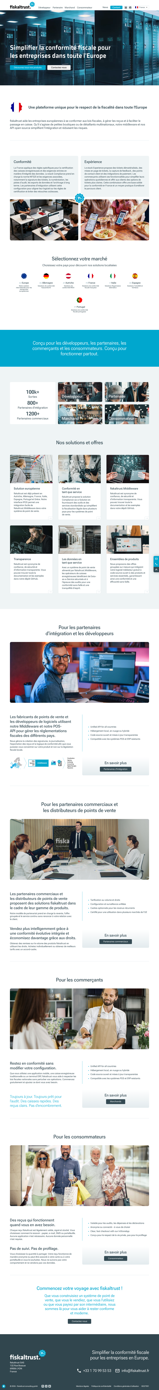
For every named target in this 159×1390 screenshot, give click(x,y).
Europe (25, 283)
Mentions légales (82, 1386)
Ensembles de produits (124, 559)
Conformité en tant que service (72, 490)
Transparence (22, 559)
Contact (116, 7)
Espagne (136, 283)
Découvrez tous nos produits (28, 67)
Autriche (69, 283)
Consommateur (84, 7)
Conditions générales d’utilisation (126, 1386)
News (105, 7)
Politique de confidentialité (101, 1386)
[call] (156, 564)
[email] (156, 558)
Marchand (70, 7)
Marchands (115, 1101)
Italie (113, 283)
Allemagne (47, 283)
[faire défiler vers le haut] (156, 569)
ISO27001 (145, 1386)
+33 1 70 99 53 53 (97, 1370)
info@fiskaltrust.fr (135, 1370)
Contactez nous (59, 67)
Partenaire (58, 7)
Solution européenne (27, 488)
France (91, 283)
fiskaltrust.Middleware (124, 488)
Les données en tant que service (72, 560)
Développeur (44, 7)
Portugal (80, 307)
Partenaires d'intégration (115, 769)
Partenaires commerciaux (115, 941)
